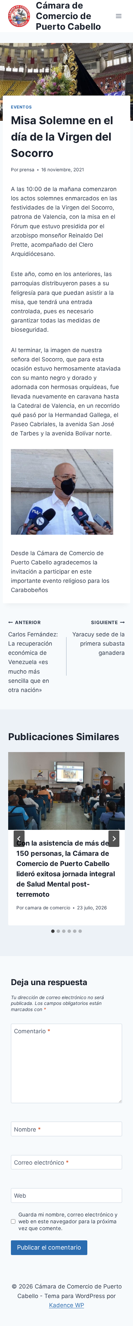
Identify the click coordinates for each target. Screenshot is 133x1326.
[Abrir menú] (118, 16)
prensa (26, 169)
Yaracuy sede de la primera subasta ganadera (98, 638)
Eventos (21, 107)
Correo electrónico (41, 1162)
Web (20, 1195)
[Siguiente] (113, 839)
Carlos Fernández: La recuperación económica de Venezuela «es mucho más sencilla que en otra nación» (33, 656)
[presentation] (66, 791)
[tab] (53, 931)
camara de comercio (47, 907)
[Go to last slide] (19, 839)
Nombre (27, 1129)
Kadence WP (66, 1305)
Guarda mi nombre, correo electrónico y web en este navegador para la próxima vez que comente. (68, 1221)
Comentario (32, 1031)
